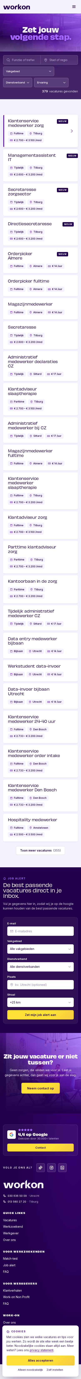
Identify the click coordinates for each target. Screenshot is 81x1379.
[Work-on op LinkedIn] (62, 1167)
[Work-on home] (16, 7)
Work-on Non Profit (16, 1297)
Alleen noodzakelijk (30, 1369)
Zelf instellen (55, 1369)
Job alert (9, 1265)
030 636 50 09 (23, 1195)
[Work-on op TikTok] (40, 1167)
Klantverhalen (12, 1290)
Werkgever (11, 1233)
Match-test (10, 1258)
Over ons (9, 1240)
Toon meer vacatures (40, 850)
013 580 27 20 (23, 1201)
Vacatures (10, 1220)
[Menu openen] (74, 7)
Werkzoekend (13, 1226)
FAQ (6, 1271)
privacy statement (41, 1350)
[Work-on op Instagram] (51, 1167)
